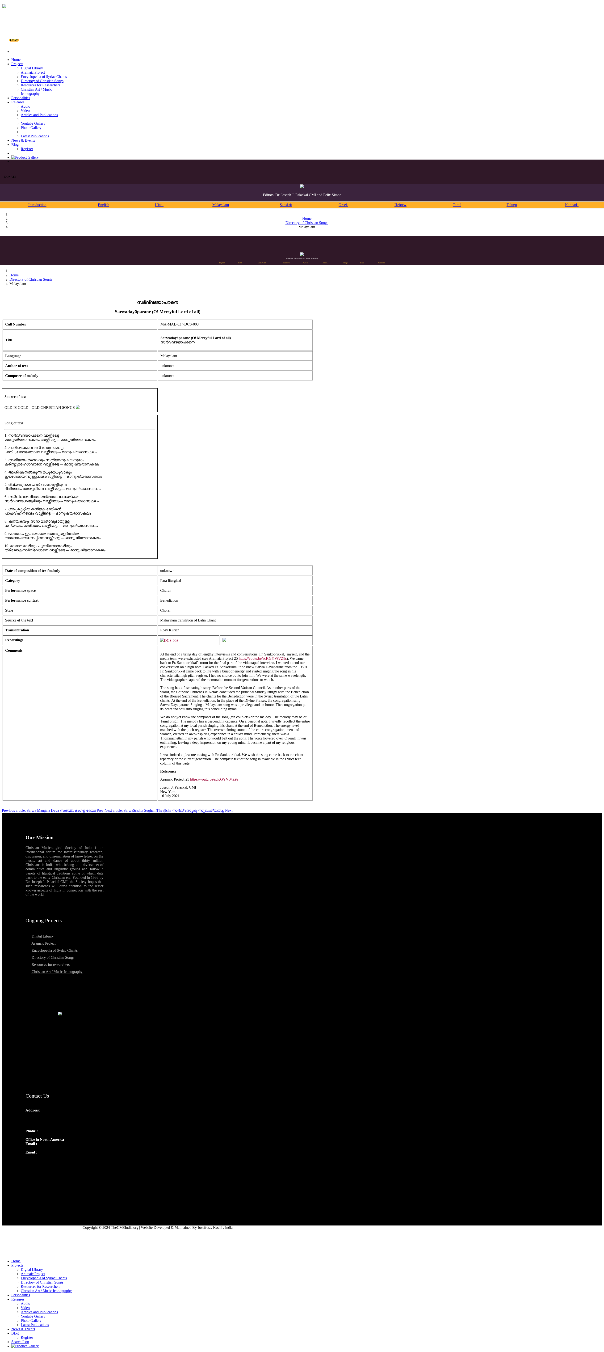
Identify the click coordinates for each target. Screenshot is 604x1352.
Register (27, 149)
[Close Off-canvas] (302, 1253)
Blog (15, 145)
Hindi (159, 205)
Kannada (572, 205)
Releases (17, 102)
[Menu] (302, 44)
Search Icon (20, 1342)
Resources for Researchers (40, 85)
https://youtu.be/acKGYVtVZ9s (263, 658)
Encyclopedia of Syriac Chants (44, 77)
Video (25, 111)
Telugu (512, 205)
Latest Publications (35, 136)
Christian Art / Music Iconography (36, 91)
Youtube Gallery (33, 123)
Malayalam (220, 205)
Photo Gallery (31, 128)
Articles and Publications (39, 115)
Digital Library (32, 68)
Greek (343, 205)
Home (16, 60)
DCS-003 (171, 640)
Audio (25, 106)
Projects (17, 64)
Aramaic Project (33, 72)
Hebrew (400, 205)
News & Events (23, 140)
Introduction (37, 205)
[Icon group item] (29, 1162)
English (103, 205)
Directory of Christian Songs (42, 81)
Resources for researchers (50, 965)
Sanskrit (286, 205)
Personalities (20, 98)
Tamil (457, 205)
